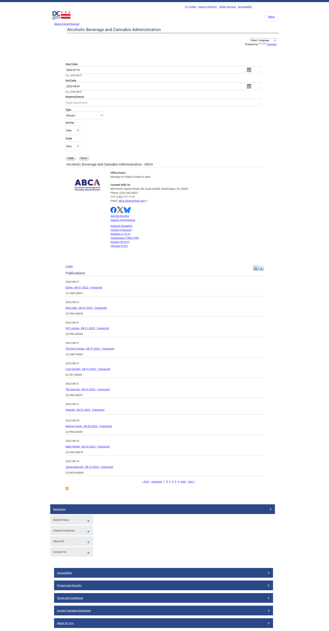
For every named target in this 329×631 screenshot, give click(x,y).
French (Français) (121, 230)
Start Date (71, 64)
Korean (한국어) (119, 242)
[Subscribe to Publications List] (67, 489)
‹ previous (156, 481)
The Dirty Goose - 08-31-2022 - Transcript (89, 348)
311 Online (190, 6)
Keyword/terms (74, 96)
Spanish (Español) (121, 226)
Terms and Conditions (70, 598)
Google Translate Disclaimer (74, 610)
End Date (70, 80)
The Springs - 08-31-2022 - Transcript (87, 389)
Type (68, 109)
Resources (59, 509)
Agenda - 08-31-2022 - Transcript (85, 410)
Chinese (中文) (119, 246)
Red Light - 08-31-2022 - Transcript (86, 308)
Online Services (227, 6)
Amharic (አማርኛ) (120, 234)
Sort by (69, 122)
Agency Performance (122, 220)
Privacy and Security (69, 585)
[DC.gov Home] (61, 20)
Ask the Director (119, 216)
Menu (271, 16)
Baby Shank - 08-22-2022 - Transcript (87, 446)
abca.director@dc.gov (132, 201)
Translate (271, 44)
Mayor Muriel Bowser (66, 24)
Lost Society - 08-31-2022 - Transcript (87, 369)
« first (145, 481)
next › (183, 481)
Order (68, 138)
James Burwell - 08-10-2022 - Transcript (89, 467)
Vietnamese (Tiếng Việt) (124, 238)
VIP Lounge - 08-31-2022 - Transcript (87, 328)
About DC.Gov (65, 623)
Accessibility (245, 6)
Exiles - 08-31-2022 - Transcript (83, 287)
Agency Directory (207, 6)
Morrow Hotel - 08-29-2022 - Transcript (88, 426)
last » (191, 481)
